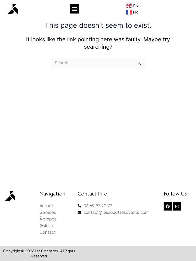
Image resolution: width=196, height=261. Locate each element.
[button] (74, 9)
